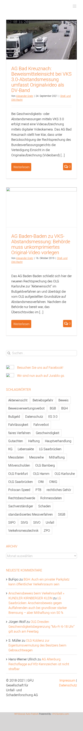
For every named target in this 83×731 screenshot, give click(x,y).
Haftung (34, 441)
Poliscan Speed (19, 490)
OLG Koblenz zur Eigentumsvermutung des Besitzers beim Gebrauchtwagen (37, 645)
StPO (12, 522)
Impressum (67, 680)
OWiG (53, 481)
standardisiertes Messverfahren (30, 514)
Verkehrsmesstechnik (23, 530)
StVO (36, 522)
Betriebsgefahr (43, 400)
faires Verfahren (19, 433)
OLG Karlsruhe (65, 473)
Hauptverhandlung (58, 441)
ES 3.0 (52, 416)
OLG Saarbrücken (20, 481)
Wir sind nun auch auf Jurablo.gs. (41, 375)
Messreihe (36, 457)
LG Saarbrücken (50, 449)
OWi (41, 481)
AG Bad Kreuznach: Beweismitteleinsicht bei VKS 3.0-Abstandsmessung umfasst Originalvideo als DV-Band (41, 79)
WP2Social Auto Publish (26, 713)
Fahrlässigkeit (18, 424)
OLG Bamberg (45, 465)
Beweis (63, 400)
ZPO (47, 530)
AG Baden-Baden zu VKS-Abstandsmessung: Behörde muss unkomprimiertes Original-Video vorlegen (40, 244)
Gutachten (15, 441)
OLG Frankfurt (18, 473)
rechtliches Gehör (59, 490)
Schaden (44, 506)
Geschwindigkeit (47, 433)
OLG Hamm (41, 473)
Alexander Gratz (24, 95)
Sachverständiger (20, 506)
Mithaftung (57, 457)
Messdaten (16, 457)
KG (10, 449)
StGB (61, 514)
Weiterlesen (21, 167)
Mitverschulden (19, 465)
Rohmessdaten (51, 498)
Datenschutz (34, 416)
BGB (53, 408)
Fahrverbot (41, 424)
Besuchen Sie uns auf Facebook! (40, 367)
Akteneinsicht (17, 400)
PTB (38, 490)
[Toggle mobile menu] (75, 6)
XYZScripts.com (60, 713)
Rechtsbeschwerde (21, 498)
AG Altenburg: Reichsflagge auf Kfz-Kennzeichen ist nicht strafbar (38, 664)
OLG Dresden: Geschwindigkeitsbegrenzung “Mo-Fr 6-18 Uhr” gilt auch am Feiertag (41, 626)
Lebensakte (26, 449)
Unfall (50, 522)
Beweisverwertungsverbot (26, 408)
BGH (64, 408)
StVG (24, 522)
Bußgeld (14, 416)
